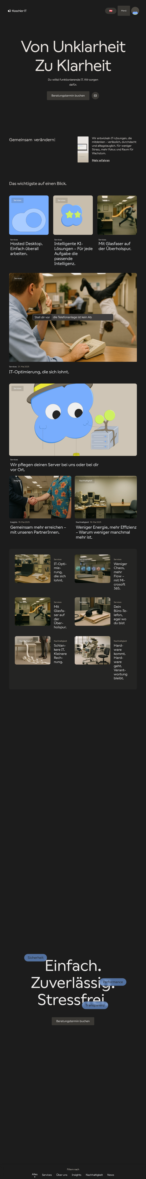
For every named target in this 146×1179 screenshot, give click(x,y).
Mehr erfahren (101, 160)
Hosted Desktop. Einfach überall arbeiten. (26, 248)
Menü (123, 11)
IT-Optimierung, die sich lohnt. (39, 371)
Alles (34, 1174)
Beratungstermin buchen (68, 95)
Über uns (61, 1174)
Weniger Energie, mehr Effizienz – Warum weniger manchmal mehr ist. (106, 532)
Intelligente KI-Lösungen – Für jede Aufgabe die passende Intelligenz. (73, 253)
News (110, 1174)
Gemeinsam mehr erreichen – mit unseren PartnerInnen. (38, 530)
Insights (76, 1174)
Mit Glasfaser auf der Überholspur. (115, 246)
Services (47, 1174)
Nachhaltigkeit (94, 1174)
